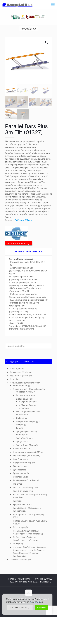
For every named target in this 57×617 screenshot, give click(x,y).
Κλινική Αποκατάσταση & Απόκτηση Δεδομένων (30, 496)
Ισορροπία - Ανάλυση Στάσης (26, 487)
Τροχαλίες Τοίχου (24, 438)
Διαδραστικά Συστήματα (24, 462)
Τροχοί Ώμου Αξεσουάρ (27, 445)
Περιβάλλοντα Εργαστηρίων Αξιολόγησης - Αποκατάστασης (28, 532)
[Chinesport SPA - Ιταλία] (16, 234)
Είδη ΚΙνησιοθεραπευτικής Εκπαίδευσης (28, 413)
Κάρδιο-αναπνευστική (23, 491)
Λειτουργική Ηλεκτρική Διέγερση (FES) (28, 515)
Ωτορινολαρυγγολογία (20, 559)
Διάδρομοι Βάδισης (24, 399)
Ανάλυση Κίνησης (21, 385)
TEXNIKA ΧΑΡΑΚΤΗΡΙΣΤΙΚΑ (28, 251)
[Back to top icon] (28, 593)
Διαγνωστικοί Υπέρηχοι (21, 372)
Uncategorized (17, 368)
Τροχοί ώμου (22, 441)
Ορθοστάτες (21, 418)
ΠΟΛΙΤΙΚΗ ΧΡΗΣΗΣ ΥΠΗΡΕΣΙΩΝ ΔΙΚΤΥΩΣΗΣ (30, 581)
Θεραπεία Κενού (20, 477)
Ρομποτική (18, 543)
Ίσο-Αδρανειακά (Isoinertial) (26, 480)
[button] (47, 42)
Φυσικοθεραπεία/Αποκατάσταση (25, 382)
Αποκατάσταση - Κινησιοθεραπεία (29, 389)
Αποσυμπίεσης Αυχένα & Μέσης (28, 452)
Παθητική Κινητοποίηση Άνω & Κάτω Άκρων (30, 522)
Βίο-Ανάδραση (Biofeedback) (26, 455)
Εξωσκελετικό (20, 466)
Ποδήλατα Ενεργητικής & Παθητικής (28, 423)
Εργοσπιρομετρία (21, 473)
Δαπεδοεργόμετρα (21, 459)
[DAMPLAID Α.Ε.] (17, 4)
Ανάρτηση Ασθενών (25, 392)
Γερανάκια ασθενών (25, 395)
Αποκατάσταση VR (21, 448)
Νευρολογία (15, 379)
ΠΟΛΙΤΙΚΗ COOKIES (43, 579)
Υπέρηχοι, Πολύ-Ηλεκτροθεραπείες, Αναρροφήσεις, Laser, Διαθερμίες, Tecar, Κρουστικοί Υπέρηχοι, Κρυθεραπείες (30, 551)
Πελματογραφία (20, 527)
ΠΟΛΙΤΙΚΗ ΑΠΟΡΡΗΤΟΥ (19, 579)
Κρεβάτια (17, 501)
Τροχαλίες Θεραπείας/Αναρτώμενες (26, 433)
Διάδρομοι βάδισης (23, 220)
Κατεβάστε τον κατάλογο (18, 243)
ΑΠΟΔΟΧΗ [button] (42, 607)
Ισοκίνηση (17, 484)
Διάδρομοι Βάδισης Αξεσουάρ (27, 406)
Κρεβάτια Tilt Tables (22, 504)
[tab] (28, 251)
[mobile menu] (52, 4)
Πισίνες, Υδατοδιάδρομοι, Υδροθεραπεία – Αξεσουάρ (25, 538)
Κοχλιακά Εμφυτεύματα (21, 375)
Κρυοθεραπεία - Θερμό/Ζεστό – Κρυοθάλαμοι (27, 509)
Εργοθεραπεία (19, 469)
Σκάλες (19, 428)
